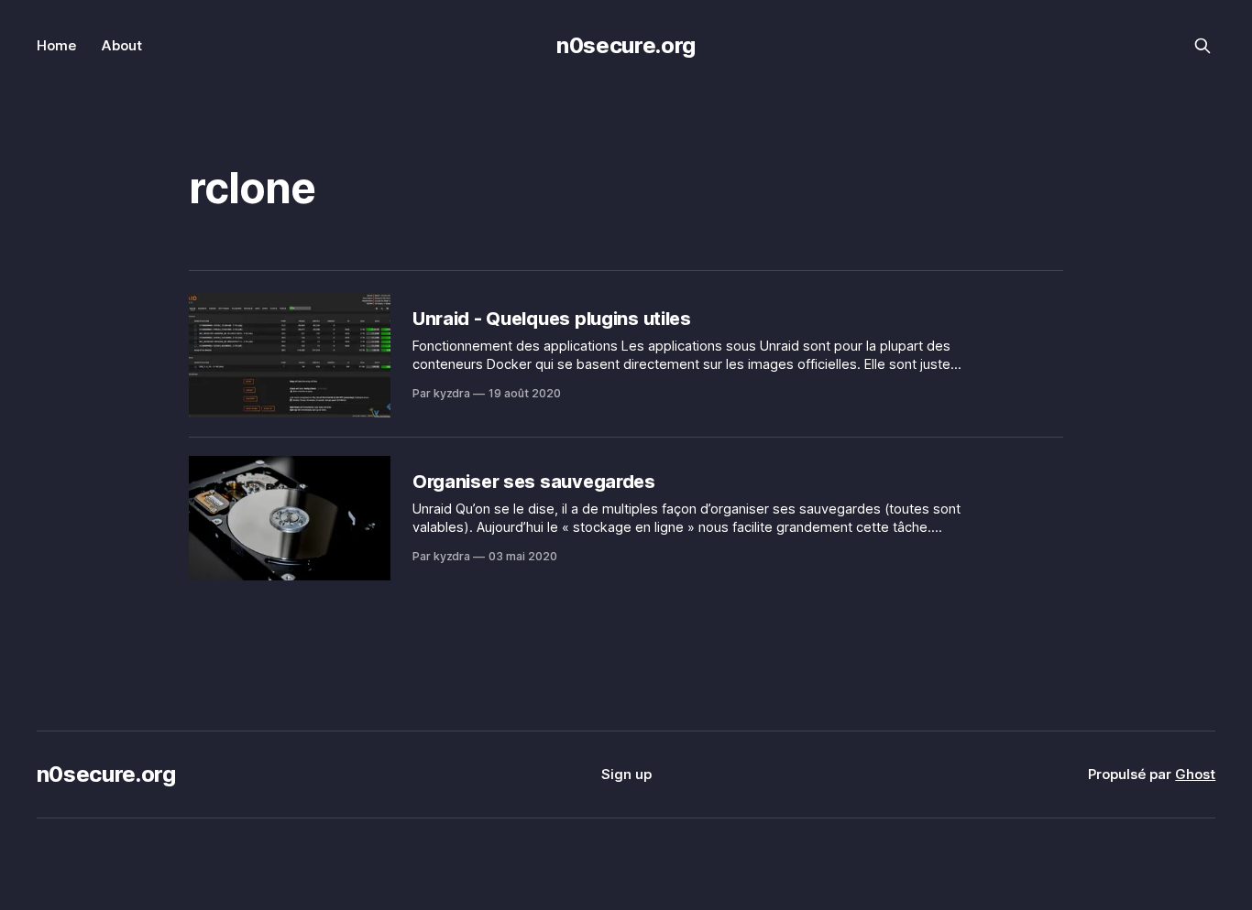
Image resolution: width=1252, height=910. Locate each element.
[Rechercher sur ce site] (1202, 45)
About (122, 45)
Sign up (626, 774)
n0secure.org (626, 45)
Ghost (1195, 774)
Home (56, 45)
